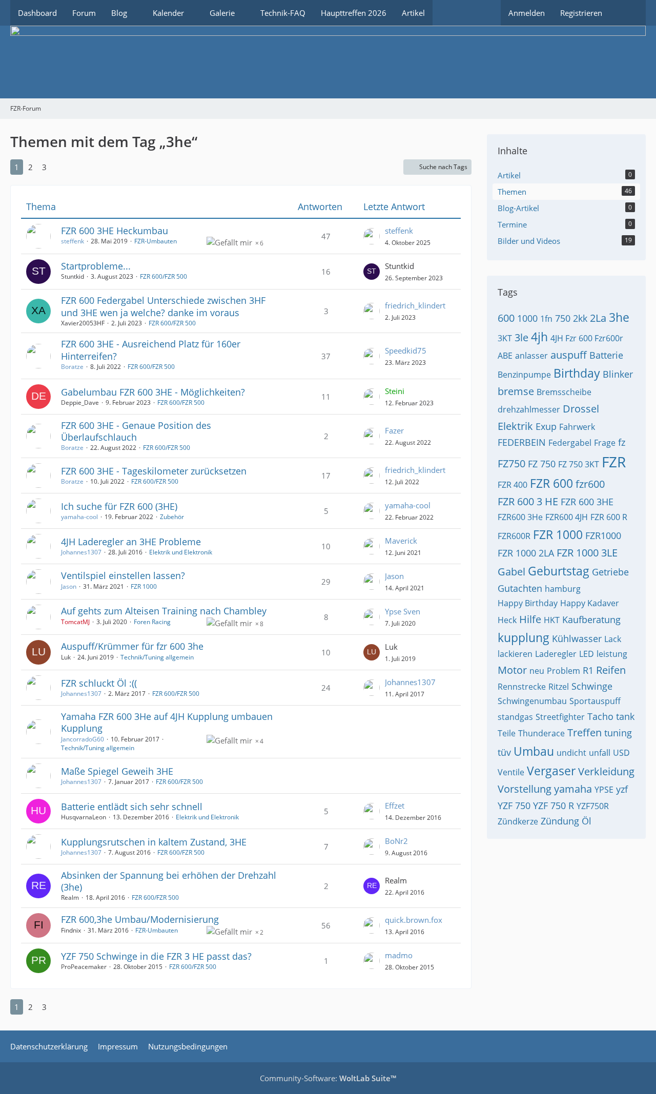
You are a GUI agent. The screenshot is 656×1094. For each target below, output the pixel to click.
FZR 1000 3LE (587, 553)
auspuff (568, 355)
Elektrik (515, 426)
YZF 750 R (553, 805)
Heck (507, 620)
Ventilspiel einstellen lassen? (123, 575)
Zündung (560, 821)
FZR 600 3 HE (528, 501)
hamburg (563, 588)
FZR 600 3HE (587, 502)
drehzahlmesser (529, 409)
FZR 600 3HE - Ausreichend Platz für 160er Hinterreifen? (150, 350)
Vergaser (551, 770)
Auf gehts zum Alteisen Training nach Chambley (163, 611)
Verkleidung (606, 771)
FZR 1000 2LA (526, 553)
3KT (505, 338)
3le (521, 337)
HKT (552, 620)
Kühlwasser (577, 638)
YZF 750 (514, 805)
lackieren (515, 653)
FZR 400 (512, 484)
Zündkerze (518, 821)
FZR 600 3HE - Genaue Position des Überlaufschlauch (136, 431)
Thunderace (541, 733)
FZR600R (514, 536)
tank (625, 716)
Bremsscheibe (564, 392)
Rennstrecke (522, 686)
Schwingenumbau (532, 701)
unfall (599, 752)
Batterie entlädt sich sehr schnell (131, 806)
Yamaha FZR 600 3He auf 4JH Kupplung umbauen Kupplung (167, 722)
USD (621, 752)
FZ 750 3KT (578, 464)
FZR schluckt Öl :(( (99, 683)
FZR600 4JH (566, 517)
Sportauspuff (595, 701)
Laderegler (556, 653)
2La (598, 318)
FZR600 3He (520, 517)
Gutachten (520, 588)
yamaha (573, 789)
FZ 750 (542, 464)
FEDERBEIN (522, 442)
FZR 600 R (608, 517)
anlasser (531, 355)
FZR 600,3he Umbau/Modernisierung (140, 919)
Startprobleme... (96, 266)
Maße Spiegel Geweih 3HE (117, 771)
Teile (507, 733)
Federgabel (569, 442)
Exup (546, 426)
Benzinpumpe (524, 374)
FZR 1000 (144, 586)
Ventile (511, 772)
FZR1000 (603, 535)
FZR (614, 461)
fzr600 (590, 484)
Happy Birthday (528, 603)
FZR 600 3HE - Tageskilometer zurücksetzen (154, 471)
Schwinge (591, 686)
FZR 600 (551, 483)
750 (562, 318)
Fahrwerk (577, 426)
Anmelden (526, 13)
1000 (527, 318)
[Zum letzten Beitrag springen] (371, 236)
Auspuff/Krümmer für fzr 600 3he (132, 646)
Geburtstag (558, 571)
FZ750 (511, 463)
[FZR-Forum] (328, 62)
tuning (618, 733)
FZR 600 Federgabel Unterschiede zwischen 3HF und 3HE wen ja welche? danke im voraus (163, 306)
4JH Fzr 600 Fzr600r (586, 338)
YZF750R (593, 806)
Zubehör (172, 516)
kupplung (523, 637)
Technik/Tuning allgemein (157, 657)
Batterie (606, 355)
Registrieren (581, 13)
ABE (505, 355)
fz (621, 442)
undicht (571, 752)
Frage (605, 442)
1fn (546, 318)
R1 (588, 670)
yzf (622, 789)
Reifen (611, 670)
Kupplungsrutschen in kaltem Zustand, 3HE (154, 842)
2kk (580, 318)
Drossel (581, 409)
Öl (586, 821)
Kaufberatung (591, 619)
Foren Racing (152, 621)
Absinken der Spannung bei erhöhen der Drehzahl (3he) (168, 881)
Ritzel (558, 686)
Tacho (600, 716)
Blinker (618, 374)
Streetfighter (560, 717)
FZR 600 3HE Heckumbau (114, 230)
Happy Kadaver (589, 603)
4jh (539, 336)
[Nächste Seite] (61, 167)
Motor (512, 670)
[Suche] (628, 13)
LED (586, 653)
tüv (504, 752)
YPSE (603, 789)
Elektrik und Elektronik (180, 552)
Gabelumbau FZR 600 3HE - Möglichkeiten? (153, 392)
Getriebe (610, 572)
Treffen (584, 732)
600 (506, 318)
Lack (612, 639)
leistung (612, 653)
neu (536, 670)
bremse (516, 391)
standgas (515, 717)
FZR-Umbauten (155, 241)
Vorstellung (524, 789)
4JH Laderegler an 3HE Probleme (131, 541)
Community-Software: (328, 1078)
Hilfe (530, 619)
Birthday (577, 373)
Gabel (511, 572)
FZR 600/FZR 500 (163, 276)
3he (619, 317)
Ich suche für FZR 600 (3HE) (119, 506)
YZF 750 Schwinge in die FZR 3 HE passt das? (156, 956)
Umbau (534, 751)
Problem (563, 670)
